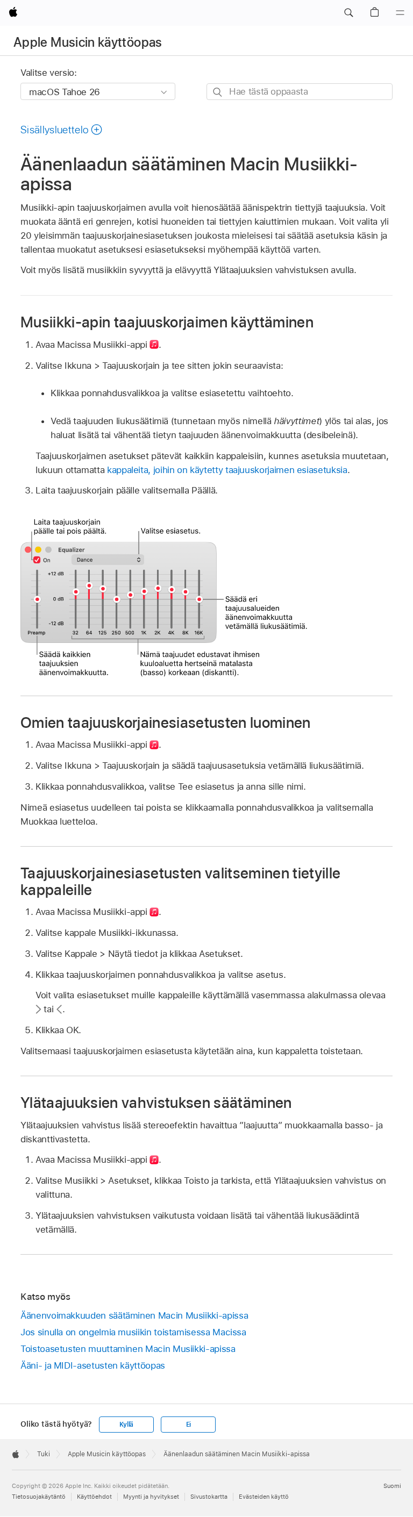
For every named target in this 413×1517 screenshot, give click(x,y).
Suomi (392, 1486)
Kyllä (126, 1424)
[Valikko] (400, 13)
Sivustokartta (208, 1496)
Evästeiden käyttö (264, 1496)
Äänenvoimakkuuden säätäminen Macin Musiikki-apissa (134, 1315)
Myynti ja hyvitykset (151, 1496)
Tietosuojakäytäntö (39, 1496)
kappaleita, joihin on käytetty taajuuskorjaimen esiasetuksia (227, 469)
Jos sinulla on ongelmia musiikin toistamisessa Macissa (133, 1332)
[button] (348, 13)
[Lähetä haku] (218, 92)
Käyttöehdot (94, 1496)
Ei (188, 1424)
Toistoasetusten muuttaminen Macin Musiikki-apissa (128, 1348)
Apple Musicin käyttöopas (87, 42)
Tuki (43, 1454)
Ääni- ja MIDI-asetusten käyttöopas (92, 1365)
